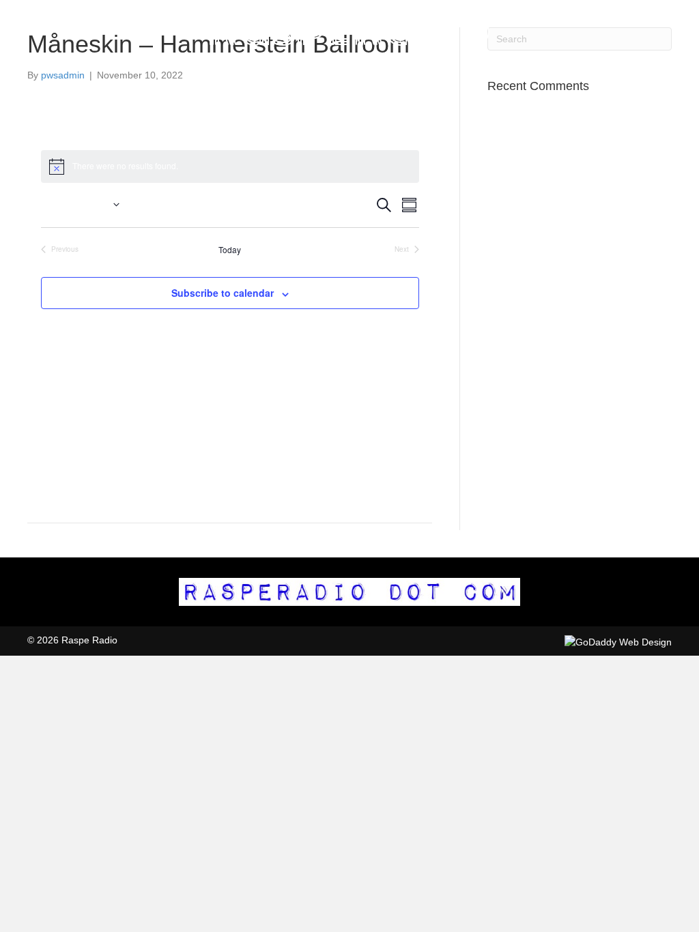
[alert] (230, 166)
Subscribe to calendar (222, 293)
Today (229, 249)
